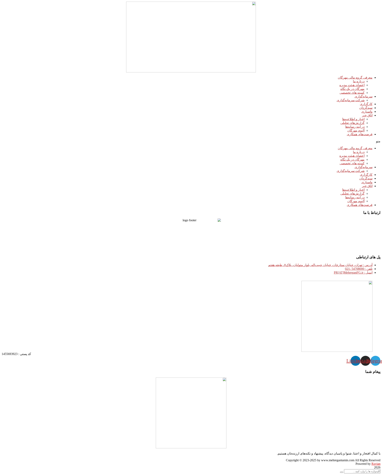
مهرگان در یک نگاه (352, 89)
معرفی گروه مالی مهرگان (355, 77)
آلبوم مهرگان (355, 130)
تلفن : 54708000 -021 (358, 268)
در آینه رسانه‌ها (354, 126)
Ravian (375, 463)
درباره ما (358, 81)
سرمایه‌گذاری (363, 96)
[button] (191, 141)
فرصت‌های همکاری (359, 134)
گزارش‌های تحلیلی (352, 123)
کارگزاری (366, 104)
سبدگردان (365, 107)
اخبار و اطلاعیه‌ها (353, 119)
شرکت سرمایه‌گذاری (350, 100)
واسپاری (366, 111)
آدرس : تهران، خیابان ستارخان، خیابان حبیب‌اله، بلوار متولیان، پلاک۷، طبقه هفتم (320, 265)
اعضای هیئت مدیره (351, 85)
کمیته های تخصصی (352, 92)
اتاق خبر (367, 115)
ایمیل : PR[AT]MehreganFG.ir (353, 272)
